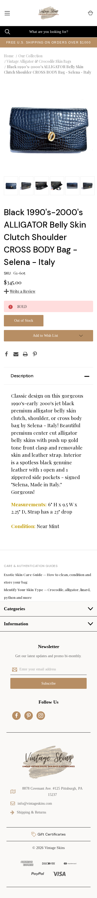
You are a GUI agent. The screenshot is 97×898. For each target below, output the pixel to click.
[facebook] (16, 715)
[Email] (16, 354)
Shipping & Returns (31, 812)
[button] (48, 376)
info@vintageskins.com (35, 803)
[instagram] (40, 715)
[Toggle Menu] (7, 13)
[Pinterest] (35, 354)
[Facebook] (6, 354)
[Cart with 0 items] (90, 13)
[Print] (25, 354)
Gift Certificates (51, 834)
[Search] (5, 32)
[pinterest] (28, 715)
